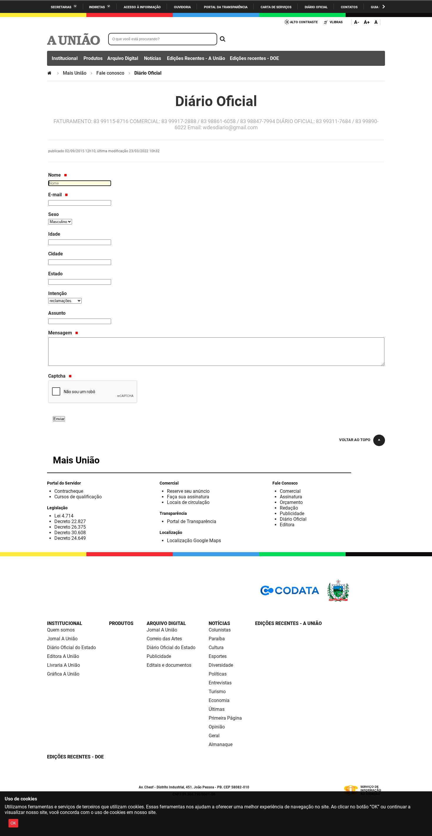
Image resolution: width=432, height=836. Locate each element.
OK (13, 823)
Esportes (218, 656)
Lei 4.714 (63, 516)
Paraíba (217, 638)
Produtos (93, 58)
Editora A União (63, 656)
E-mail (55, 194)
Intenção (57, 293)
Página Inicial (50, 73)
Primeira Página (225, 718)
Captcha (57, 376)
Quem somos (61, 630)
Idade (54, 234)
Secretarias (61, 7)
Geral (214, 735)
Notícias (152, 58)
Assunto (57, 313)
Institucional (65, 58)
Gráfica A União (63, 674)
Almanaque (220, 744)
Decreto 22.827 (70, 521)
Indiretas (97, 7)
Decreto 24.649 (70, 538)
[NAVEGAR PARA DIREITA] (383, 7)
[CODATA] (289, 592)
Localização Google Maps (194, 540)
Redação (289, 508)
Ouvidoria (182, 7)
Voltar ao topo (354, 440)
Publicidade (292, 513)
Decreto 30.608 (70, 532)
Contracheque (68, 491)
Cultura (216, 647)
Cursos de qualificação (78, 497)
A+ (367, 22)
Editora (287, 524)
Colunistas (220, 630)
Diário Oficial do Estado (71, 647)
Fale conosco (110, 73)
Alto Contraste (304, 22)
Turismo (217, 691)
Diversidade (221, 665)
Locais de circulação (188, 502)
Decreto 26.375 (70, 527)
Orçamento (291, 502)
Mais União (74, 73)
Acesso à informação (142, 7)
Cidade (55, 254)
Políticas (218, 674)
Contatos (349, 7)
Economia (219, 700)
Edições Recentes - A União (196, 58)
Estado (55, 274)
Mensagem (60, 333)
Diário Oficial (316, 7)
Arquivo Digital (122, 58)
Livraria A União (63, 665)
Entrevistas (220, 683)
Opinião (217, 727)
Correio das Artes (164, 638)
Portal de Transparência (191, 521)
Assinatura (291, 497)
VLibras (336, 22)
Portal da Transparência (225, 7)
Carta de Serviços (276, 7)
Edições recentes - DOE (254, 58)
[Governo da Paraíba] (355, 601)
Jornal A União (62, 638)
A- (356, 22)
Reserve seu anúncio (188, 491)
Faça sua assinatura (188, 497)
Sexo (53, 214)
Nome (55, 175)
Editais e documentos (169, 665)
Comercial (290, 491)
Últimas (217, 709)
